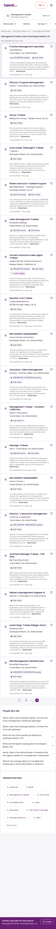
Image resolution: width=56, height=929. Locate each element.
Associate (14, 810)
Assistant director (17, 817)
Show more (20, 71)
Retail (30, 787)
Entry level (44, 794)
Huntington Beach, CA (21, 31)
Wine (38, 817)
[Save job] (51, 46)
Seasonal (14, 787)
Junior (37, 802)
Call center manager (38, 810)
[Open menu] (51, 5)
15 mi (45, 15)
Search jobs (6, 31)
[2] (37, 700)
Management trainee (19, 794)
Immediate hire (17, 802)
